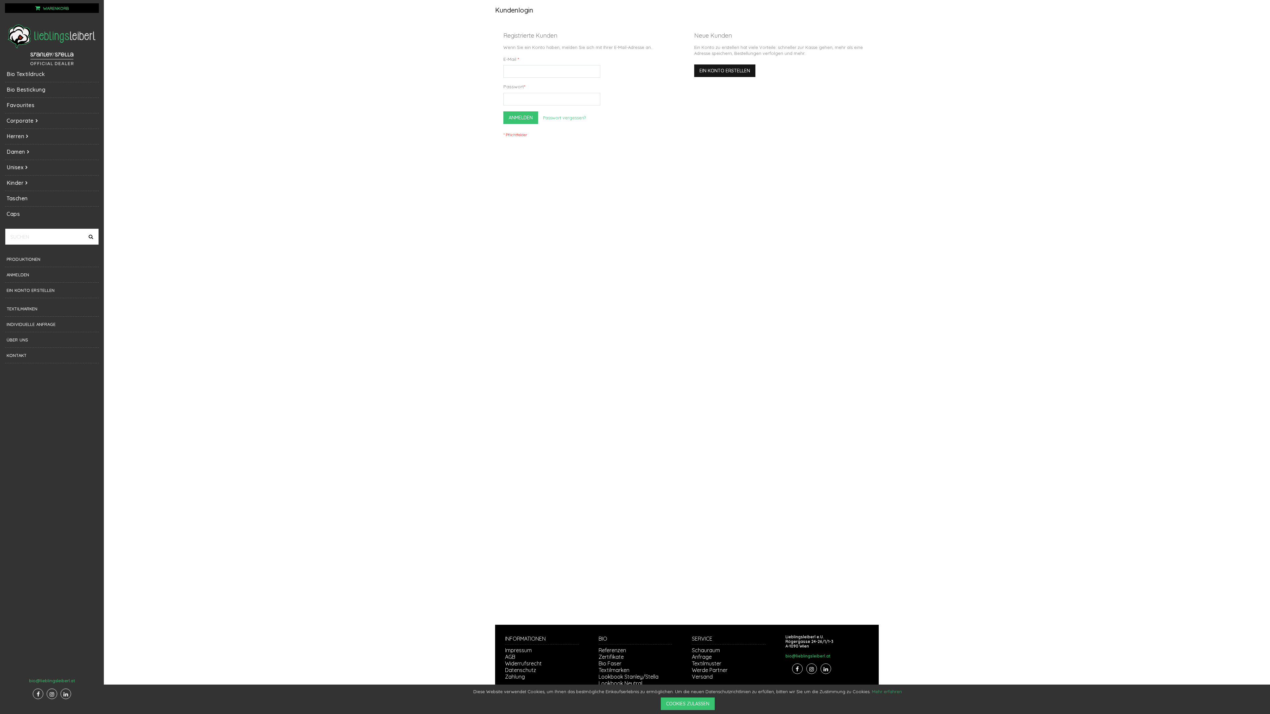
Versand (702, 676)
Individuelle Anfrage (31, 324)
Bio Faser (610, 663)
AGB (510, 657)
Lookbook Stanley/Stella (628, 676)
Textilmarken (22, 308)
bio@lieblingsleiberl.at (52, 680)
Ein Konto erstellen (31, 290)
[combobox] (52, 236)
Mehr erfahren (887, 691)
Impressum (518, 650)
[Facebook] (38, 694)
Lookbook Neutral (620, 683)
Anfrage (702, 657)
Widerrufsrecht (523, 663)
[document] (687, 699)
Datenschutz (520, 670)
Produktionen (24, 259)
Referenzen (612, 650)
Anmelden (18, 274)
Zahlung (515, 676)
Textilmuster (706, 663)
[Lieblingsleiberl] (52, 36)
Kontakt (16, 355)
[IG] (52, 694)
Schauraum (706, 650)
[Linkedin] (66, 694)
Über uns (17, 339)
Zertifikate (611, 657)
